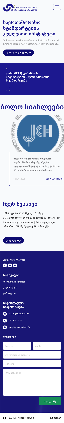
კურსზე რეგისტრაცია (18, 52)
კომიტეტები (9, 293)
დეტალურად (13, 240)
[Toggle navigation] (57, 7)
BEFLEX (57, 417)
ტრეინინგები (10, 287)
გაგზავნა (50, 401)
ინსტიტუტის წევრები (14, 282)
